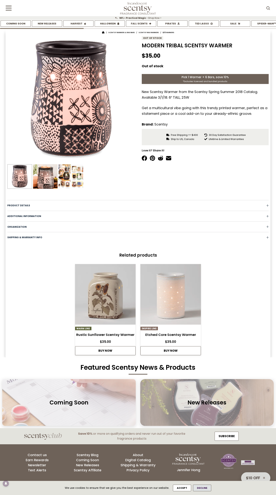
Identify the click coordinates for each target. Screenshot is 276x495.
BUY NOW (105, 351)
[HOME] (103, 32)
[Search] (268, 8)
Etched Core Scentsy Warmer (170, 334)
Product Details (18, 205)
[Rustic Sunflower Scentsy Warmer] (105, 295)
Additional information (24, 216)
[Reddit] (160, 158)
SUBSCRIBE (227, 436)
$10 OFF (253, 478)
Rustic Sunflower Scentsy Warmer (105, 334)
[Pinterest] (152, 158)
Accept (182, 488)
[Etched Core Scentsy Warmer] (170, 295)
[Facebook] (144, 158)
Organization (17, 226)
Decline (202, 488)
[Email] (168, 158)
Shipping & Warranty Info (24, 237)
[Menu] (9, 8)
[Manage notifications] (6, 484)
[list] (138, 18)
